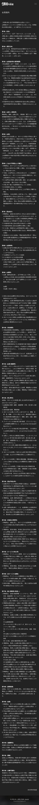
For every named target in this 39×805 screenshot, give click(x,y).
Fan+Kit (27, 799)
